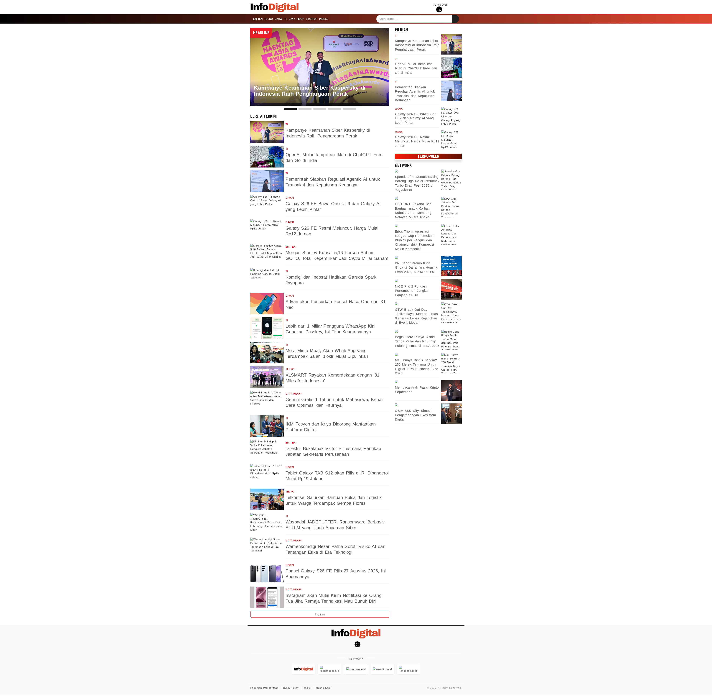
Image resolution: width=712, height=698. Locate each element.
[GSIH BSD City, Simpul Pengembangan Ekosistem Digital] (451, 413)
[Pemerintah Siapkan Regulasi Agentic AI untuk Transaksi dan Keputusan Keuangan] (267, 181)
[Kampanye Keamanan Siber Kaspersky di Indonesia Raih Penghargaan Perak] (267, 132)
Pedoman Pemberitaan (264, 687)
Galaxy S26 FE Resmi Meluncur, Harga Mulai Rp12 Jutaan (417, 141)
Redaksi (306, 687)
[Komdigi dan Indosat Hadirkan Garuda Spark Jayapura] (267, 279)
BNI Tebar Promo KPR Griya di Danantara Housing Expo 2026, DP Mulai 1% (416, 267)
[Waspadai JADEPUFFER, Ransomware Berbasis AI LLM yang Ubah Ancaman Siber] (267, 524)
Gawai (279, 19)
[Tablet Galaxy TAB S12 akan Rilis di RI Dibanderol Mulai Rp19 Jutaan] (267, 475)
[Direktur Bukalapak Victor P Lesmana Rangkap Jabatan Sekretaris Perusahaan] (267, 450)
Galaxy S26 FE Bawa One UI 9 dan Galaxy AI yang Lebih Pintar (415, 118)
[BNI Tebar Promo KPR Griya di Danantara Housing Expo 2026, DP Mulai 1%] (451, 266)
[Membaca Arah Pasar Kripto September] (451, 390)
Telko (268, 19)
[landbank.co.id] (417, 258)
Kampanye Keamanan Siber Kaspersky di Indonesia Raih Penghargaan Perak (417, 45)
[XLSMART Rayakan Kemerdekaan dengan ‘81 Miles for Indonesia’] (267, 377)
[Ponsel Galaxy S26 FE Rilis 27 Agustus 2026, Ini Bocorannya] (267, 573)
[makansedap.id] (417, 332)
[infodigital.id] (303, 669)
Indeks (323, 19)
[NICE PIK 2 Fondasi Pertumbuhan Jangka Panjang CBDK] (451, 289)
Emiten (258, 19)
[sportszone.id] (417, 171)
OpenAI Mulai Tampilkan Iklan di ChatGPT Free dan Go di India (416, 68)
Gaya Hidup (296, 19)
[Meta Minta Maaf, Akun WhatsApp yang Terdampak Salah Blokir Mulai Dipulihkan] (267, 352)
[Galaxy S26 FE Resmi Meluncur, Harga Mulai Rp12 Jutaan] (267, 230)
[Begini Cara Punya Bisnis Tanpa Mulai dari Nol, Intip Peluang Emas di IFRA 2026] (451, 340)
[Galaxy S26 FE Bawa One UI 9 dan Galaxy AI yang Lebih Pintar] (267, 205)
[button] (290, 109)
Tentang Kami (322, 687)
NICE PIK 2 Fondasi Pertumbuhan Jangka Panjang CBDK (411, 291)
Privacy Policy (290, 687)
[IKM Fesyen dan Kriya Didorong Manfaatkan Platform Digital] (267, 426)
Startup (311, 19)
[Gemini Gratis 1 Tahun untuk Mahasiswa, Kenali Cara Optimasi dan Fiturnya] (267, 401)
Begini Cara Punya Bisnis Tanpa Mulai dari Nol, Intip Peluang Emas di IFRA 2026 (417, 341)
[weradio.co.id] (417, 199)
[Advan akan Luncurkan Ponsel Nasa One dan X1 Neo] (267, 303)
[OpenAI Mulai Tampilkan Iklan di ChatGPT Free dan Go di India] (267, 156)
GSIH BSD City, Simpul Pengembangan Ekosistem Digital (415, 415)
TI (285, 19)
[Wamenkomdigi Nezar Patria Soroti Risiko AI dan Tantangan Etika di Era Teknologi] (267, 548)
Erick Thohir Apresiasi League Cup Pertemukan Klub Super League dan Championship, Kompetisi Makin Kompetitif (414, 240)
